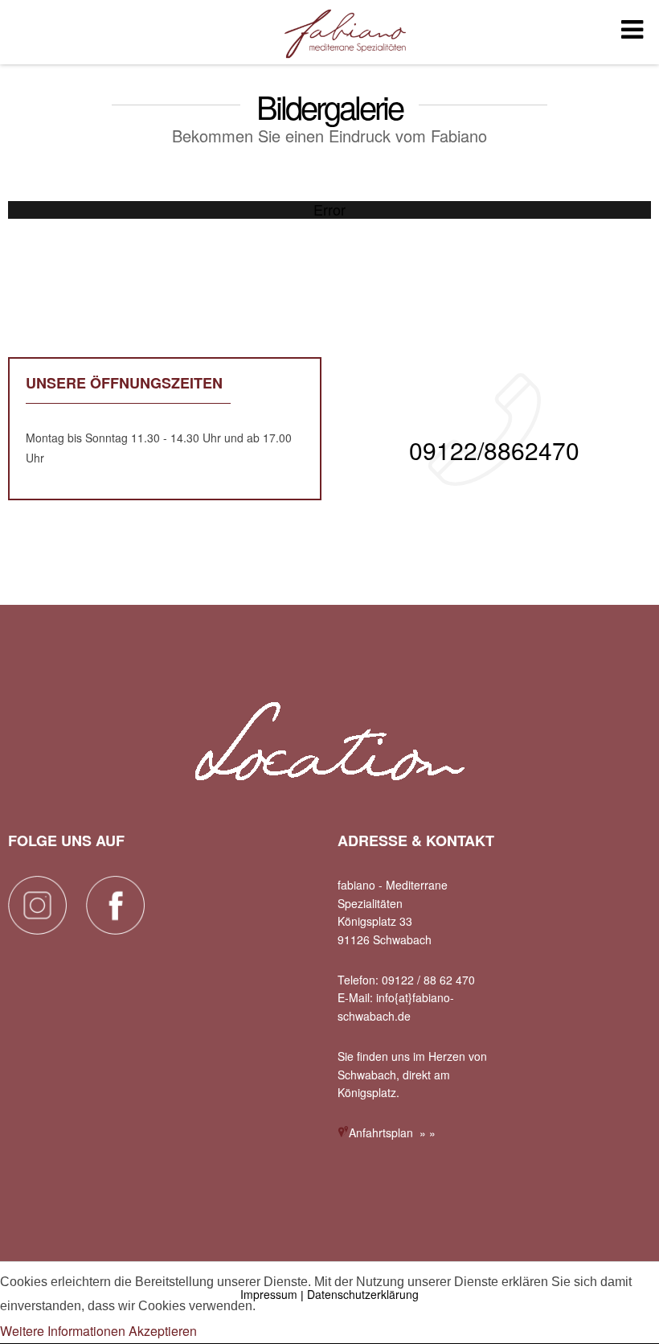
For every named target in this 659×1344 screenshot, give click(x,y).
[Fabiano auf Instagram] (37, 929)
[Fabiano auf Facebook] (115, 929)
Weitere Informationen (62, 1330)
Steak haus (345, 34)
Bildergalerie (329, 106)
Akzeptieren (163, 1330)
